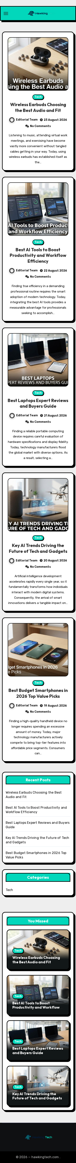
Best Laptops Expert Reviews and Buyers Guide (38, 403)
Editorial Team (27, 119)
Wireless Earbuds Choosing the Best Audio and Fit (38, 107)
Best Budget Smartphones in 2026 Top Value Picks (38, 693)
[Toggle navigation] (6, 13)
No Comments (40, 126)
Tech (38, 97)
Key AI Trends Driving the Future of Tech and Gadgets (38, 548)
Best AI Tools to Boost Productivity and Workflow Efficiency (38, 255)
